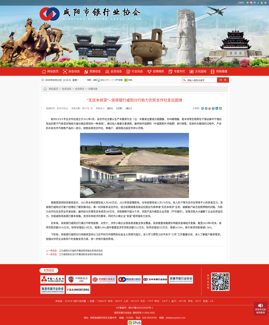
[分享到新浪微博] (209, 108)
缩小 (128, 108)
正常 (119, 108)
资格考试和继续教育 (260, 311)
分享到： (241, 3)
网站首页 (53, 89)
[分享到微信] (220, 108)
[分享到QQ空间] (206, 108)
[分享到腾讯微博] (213, 108)
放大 (110, 108)
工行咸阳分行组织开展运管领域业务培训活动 (81, 250)
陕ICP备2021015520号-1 (140, 307)
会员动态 (66, 89)
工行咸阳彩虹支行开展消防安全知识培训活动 (81, 254)
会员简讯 (79, 89)
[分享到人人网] (217, 108)
